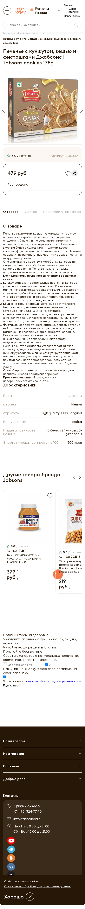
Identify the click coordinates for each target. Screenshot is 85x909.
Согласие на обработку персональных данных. (37, 886)
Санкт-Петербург (73, 10)
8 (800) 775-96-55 (26, 806)
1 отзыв (25, 156)
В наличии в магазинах (62, 212)
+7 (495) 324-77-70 (27, 811)
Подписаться (11, 685)
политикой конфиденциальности (53, 681)
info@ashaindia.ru (27, 819)
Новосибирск (72, 16)
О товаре (11, 212)
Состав (31, 212)
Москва (68, 5)
